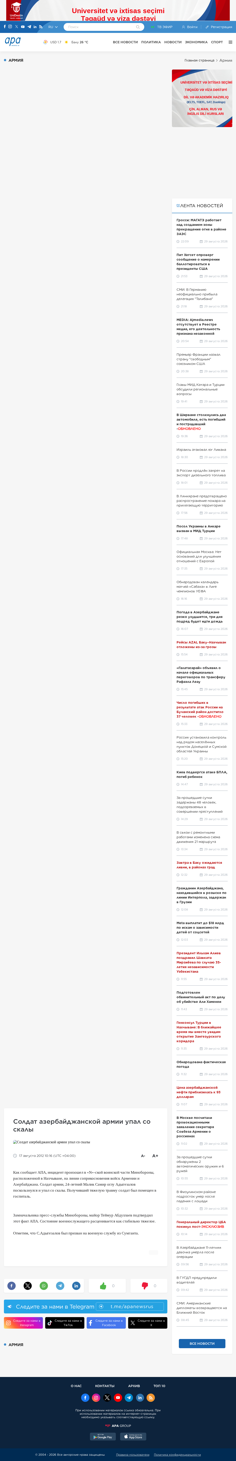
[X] (16, 27)
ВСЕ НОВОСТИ (125, 42)
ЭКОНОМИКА (196, 42)
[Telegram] (29, 27)
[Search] (138, 27)
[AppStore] (133, 1437)
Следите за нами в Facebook (109, 1323)
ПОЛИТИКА (151, 42)
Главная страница (199, 60)
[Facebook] (5, 27)
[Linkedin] (35, 27)
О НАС (76, 1386)
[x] (107, 1398)
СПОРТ (217, 42)
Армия (225, 60)
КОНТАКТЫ (105, 1386)
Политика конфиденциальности (177, 1454)
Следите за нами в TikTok (68, 1323)
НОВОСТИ (173, 42)
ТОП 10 (159, 1386)
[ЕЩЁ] (229, 42)
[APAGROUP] (118, 1426)
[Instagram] (10, 27)
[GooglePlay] (103, 1437)
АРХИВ (134, 1386)
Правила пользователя (132, 1454)
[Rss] (40, 27)
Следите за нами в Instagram (26, 1323)
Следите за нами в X (151, 1323)
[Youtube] (23, 27)
